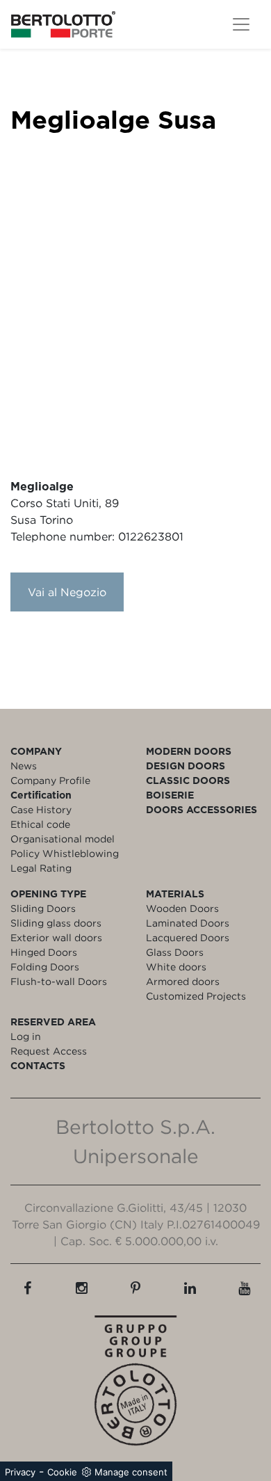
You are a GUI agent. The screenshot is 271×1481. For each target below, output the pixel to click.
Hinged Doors (43, 952)
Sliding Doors (43, 908)
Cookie (62, 1472)
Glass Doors (175, 952)
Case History (41, 809)
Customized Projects (196, 996)
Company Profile (50, 780)
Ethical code (40, 824)
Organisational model (62, 838)
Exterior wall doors (56, 937)
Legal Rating (41, 868)
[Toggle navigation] (241, 24)
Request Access (48, 1051)
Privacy (20, 1472)
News (23, 765)
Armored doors (183, 981)
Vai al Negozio (67, 592)
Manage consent (131, 1472)
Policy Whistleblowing (64, 853)
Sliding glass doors (55, 923)
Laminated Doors (187, 923)
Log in (25, 1036)
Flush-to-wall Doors (58, 981)
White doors (176, 966)
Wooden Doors (182, 908)
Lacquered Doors (187, 937)
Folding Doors (44, 966)
